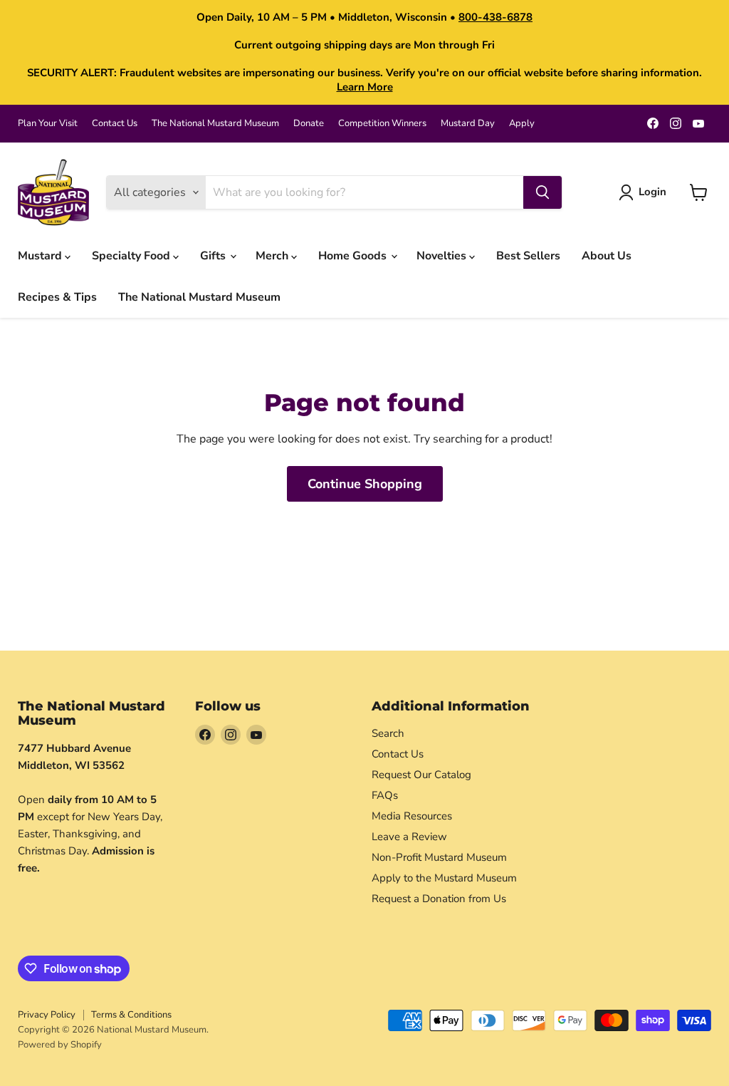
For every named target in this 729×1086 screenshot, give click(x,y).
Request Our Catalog (421, 774)
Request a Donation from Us (439, 898)
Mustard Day (468, 123)
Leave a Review (409, 836)
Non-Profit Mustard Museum (439, 857)
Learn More (365, 87)
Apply (522, 123)
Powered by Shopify (60, 1044)
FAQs (385, 795)
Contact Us (114, 123)
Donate (308, 123)
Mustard (41, 256)
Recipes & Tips (57, 297)
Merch (273, 256)
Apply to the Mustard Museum (444, 878)
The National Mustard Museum (215, 123)
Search (388, 733)
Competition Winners (382, 123)
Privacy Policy (46, 1014)
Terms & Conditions (131, 1014)
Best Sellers (528, 256)
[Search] (542, 192)
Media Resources (412, 816)
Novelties (442, 256)
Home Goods (353, 256)
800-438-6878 (495, 17)
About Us (606, 256)
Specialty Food (132, 256)
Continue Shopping (365, 483)
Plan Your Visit (48, 123)
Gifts (214, 256)
